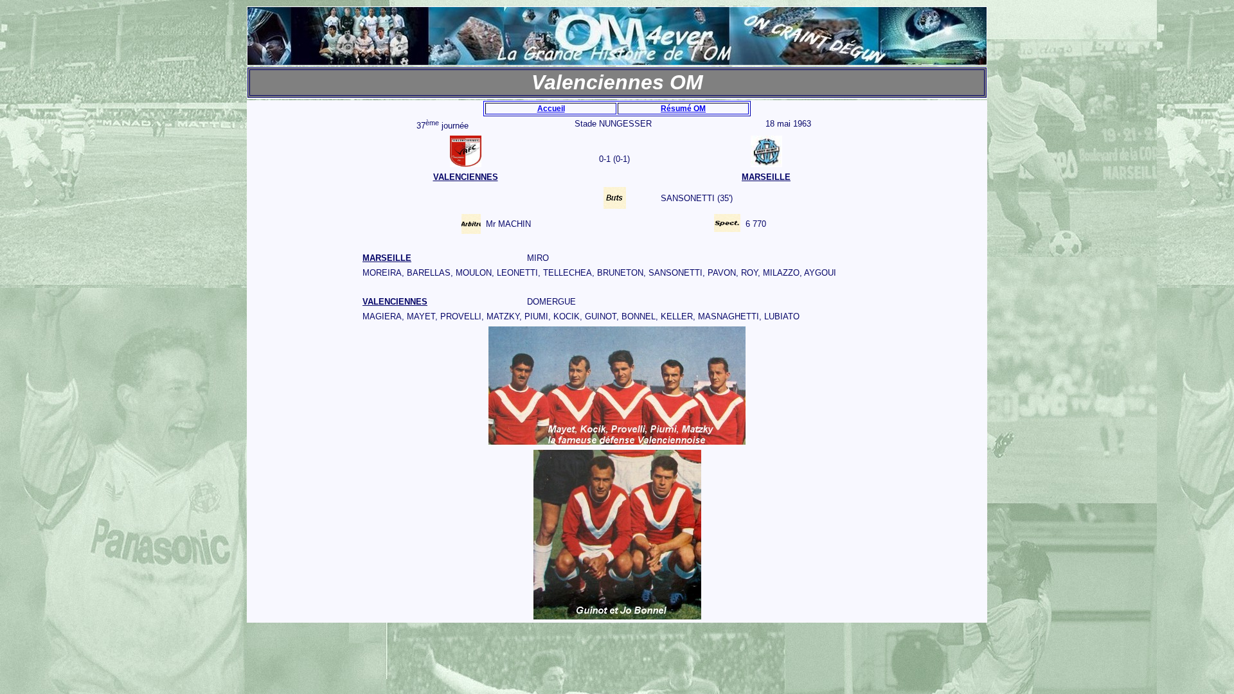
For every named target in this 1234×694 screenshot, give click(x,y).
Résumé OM (683, 108)
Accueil (551, 108)
